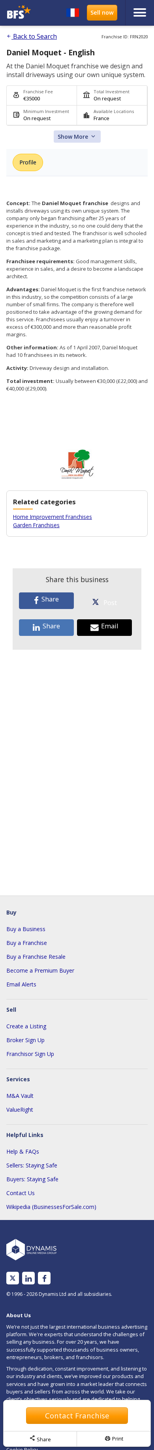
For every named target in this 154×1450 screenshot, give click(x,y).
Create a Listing (26, 1026)
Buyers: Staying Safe (32, 1179)
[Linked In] (28, 1278)
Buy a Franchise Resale (36, 956)
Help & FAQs (22, 1151)
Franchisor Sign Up (30, 1054)
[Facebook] (44, 1278)
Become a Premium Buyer (40, 970)
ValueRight (19, 1109)
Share (40, 1438)
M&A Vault (20, 1095)
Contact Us (20, 1193)
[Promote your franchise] (102, 13)
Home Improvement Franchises (52, 516)
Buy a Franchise (26, 943)
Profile (27, 162)
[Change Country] (72, 12)
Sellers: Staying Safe (31, 1165)
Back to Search (31, 36)
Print (113, 1438)
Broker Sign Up (25, 1040)
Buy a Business (25, 929)
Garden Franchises (36, 525)
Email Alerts (21, 984)
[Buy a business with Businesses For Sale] (20, 13)
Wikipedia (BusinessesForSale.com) (51, 1207)
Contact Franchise (77, 1415)
